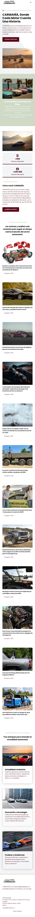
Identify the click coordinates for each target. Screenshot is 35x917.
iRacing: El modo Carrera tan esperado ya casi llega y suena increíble (16, 592)
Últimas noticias (10, 39)
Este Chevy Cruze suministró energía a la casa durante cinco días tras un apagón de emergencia (17, 633)
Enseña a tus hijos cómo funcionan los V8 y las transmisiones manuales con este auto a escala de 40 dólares (17, 268)
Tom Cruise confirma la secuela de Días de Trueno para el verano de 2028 (17, 511)
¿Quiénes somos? (10, 209)
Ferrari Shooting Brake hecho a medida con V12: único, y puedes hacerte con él (17, 308)
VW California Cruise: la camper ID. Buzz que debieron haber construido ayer (16, 713)
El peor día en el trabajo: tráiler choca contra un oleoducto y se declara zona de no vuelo (16, 431)
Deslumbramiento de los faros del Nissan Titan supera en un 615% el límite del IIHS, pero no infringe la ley (16, 552)
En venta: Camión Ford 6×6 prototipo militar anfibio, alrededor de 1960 (15, 471)
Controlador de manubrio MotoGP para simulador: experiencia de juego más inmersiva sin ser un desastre (16, 389)
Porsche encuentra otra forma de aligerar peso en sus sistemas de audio (17, 348)
